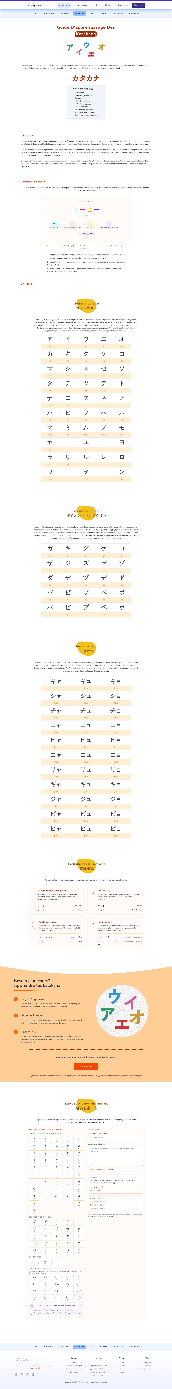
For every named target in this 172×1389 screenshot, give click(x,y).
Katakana (79, 13)
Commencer (138, 5)
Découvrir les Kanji (98, 1372)
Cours (34, 13)
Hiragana (65, 13)
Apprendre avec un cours (85, 112)
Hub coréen (74, 1372)
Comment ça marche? (83, 95)
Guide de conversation (74, 1369)
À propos (122, 1372)
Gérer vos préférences (145, 1369)
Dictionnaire (49, 13)
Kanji (92, 13)
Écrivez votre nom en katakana (87, 115)
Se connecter (123, 5)
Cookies (147, 1366)
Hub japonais (98, 1375)
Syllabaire (79, 98)
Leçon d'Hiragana (134, 1075)
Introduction (79, 92)
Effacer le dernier (96, 1169)
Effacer (110, 1169)
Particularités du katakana (85, 109)
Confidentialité (146, 1362)
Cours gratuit (86, 1066)
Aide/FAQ (122, 1366)
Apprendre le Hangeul (74, 1366)
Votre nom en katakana (96, 1144)
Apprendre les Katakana (98, 1369)
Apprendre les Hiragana (98, 1366)
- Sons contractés (82, 106)
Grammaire (118, 13)
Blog (122, 1362)
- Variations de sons (83, 104)
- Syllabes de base (82, 101)
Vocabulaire (135, 13)
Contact (122, 1369)
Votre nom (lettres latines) (98, 1133)
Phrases (103, 13)
